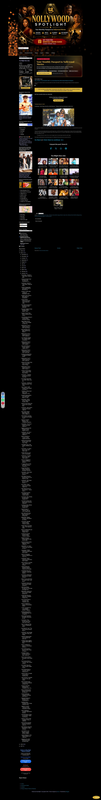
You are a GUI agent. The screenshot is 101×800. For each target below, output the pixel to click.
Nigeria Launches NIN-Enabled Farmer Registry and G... (26, 429)
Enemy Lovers (23, 195)
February (24, 271)
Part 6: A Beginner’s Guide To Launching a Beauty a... (26, 646)
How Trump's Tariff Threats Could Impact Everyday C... (26, 388)
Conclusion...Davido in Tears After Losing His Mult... (26, 276)
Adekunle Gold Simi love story (42, 215)
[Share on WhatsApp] (61, 148)
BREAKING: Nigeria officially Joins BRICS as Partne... (26, 518)
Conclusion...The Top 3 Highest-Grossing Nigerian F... (26, 425)
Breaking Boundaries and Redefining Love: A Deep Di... (26, 613)
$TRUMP (20, 64)
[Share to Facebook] (42, 213)
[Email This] (39, 213)
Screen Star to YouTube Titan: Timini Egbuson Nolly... (26, 526)
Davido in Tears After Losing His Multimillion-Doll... (26, 292)
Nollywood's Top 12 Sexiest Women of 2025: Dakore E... (25, 334)
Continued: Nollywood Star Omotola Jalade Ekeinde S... (26, 584)
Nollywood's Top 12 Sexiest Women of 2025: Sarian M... (25, 359)
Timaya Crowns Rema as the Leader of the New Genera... (26, 371)
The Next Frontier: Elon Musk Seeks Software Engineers (26, 502)
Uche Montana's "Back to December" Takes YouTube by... (26, 715)
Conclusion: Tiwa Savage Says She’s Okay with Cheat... (25, 621)
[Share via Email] (3, 406)
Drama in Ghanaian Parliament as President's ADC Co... (26, 687)
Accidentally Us (23, 198)
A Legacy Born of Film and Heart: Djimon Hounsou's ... (26, 465)
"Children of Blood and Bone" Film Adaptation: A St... (26, 392)
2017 (22, 746)
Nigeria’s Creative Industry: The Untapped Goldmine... (26, 421)
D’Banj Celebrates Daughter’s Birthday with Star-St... (26, 695)
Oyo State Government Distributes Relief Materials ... (26, 306)
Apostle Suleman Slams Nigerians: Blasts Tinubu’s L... (26, 543)
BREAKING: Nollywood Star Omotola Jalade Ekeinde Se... (26, 592)
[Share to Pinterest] (43, 213)
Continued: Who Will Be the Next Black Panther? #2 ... (26, 506)
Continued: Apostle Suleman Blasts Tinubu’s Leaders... (25, 535)
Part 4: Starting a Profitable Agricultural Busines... (26, 711)
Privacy (47, 52)
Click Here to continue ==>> (53, 140)
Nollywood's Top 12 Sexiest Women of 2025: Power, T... (25, 367)
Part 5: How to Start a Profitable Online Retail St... (26, 658)
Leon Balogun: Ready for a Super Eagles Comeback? (26, 339)
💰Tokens (96, 797)
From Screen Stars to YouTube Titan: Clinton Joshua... (26, 662)
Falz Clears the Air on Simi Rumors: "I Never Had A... (26, 489)
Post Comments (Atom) (44, 250)
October (24, 258)
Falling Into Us (23, 193)
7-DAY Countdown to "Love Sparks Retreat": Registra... (26, 609)
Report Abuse (22, 777)
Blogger (67, 791)
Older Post (79, 248)
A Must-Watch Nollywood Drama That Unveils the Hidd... (25, 301)
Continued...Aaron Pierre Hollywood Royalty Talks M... (26, 408)
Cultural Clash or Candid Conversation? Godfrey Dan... (26, 674)
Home (21, 52)
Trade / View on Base (25, 761)
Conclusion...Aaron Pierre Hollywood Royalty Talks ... (25, 400)
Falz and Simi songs (56, 215)
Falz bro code (62, 215)
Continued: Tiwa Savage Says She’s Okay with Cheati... (26, 633)
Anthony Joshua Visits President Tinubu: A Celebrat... (26, 719)
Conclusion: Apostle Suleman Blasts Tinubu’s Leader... (25, 522)
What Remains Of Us (24, 190)
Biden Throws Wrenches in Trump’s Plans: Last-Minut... (26, 580)
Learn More (70, 90)
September (24, 260)
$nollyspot (30, 64)
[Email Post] (37, 213)
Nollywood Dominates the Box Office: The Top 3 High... (26, 441)
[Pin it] (66, 148)
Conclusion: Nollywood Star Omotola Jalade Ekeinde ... (26, 576)
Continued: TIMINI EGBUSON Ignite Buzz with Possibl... (26, 559)
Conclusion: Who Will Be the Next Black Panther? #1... (26, 498)
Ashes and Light (23, 219)
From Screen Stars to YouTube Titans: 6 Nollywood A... (26, 670)
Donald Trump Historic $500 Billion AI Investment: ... (26, 296)
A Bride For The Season (25, 201)
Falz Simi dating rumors (77, 215)
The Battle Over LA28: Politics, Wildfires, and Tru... (26, 445)
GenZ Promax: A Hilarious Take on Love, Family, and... (26, 510)
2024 (22, 744)
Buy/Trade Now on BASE (60, 90)
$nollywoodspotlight (24, 65)
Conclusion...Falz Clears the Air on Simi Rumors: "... (26, 473)
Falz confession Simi (69, 215)
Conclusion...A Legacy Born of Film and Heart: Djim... (26, 449)
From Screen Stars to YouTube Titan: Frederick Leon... (26, 600)
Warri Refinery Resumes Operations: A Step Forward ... (26, 728)
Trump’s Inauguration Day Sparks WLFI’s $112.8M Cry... (26, 288)
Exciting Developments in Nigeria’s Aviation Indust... (26, 355)
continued (50, 215)
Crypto (41, 52)
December (24, 254)
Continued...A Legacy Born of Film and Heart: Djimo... (26, 457)
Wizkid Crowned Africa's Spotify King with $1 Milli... (26, 539)
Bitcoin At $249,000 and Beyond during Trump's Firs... (26, 530)
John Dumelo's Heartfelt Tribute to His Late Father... (26, 678)
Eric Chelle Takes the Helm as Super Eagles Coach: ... (26, 666)
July (23, 263)
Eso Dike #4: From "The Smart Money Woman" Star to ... (26, 629)
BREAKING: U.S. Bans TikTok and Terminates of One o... (26, 547)
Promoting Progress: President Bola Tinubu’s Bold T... (25, 494)
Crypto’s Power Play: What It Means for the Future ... (26, 314)
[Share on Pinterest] (3, 403)
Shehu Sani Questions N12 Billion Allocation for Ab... (26, 617)
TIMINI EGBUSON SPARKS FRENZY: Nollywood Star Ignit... (26, 567)
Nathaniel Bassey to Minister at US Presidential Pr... (25, 699)
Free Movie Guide (28, 52)
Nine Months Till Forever (25, 191)
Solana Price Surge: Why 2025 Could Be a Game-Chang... (26, 363)
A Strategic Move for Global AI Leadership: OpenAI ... (26, 572)
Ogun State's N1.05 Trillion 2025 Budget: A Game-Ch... (26, 322)
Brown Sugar (23, 196)
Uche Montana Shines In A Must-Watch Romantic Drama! (26, 318)
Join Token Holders (58, 100)
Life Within (22, 218)
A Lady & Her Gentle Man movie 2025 (25, 67)
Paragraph (22, 129)
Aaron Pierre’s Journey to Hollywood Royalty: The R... (26, 417)
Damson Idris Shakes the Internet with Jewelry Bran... (26, 404)
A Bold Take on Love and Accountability (26, 453)
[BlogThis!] (40, 213)
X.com (21, 132)
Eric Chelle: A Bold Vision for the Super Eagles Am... (26, 485)
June (23, 265)
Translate (26, 49)
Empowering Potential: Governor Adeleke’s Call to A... (26, 724)
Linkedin (22, 134)
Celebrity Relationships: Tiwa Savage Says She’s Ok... (26, 637)
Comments (22, 226)
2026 (22, 250)
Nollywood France (24, 243)
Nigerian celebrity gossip (47, 216)
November (24, 256)
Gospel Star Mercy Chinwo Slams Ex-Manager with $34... (26, 469)
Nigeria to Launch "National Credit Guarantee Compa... (26, 707)
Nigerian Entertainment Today (25, 241)
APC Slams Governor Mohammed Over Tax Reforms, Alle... (26, 477)
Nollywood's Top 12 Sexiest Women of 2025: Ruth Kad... (25, 351)
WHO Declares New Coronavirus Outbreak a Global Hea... (26, 682)
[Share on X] (56, 148)
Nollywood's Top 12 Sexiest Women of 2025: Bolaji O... (25, 343)
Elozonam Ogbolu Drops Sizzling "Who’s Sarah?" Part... (26, 310)
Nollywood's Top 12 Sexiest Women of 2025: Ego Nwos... (25, 326)
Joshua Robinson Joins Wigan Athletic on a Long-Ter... (26, 736)
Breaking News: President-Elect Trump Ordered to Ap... (26, 703)
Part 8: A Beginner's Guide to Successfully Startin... (26, 604)
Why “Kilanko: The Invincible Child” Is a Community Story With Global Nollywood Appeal (54, 80)
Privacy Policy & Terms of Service (28, 788)
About (36, 52)
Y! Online (22, 246)
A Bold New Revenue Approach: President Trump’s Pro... (26, 596)
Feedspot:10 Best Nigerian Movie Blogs (25, 237)
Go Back (38, 140)
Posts (21, 224)
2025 (22, 252)
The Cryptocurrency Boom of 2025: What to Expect (26, 650)
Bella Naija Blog (24, 234)
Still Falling (22, 214)
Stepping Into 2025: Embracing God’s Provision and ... (25, 740)
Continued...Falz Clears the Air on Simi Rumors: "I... (26, 481)
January (23, 273)
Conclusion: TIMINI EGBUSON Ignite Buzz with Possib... (26, 551)
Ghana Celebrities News (25, 239)
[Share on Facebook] (51, 148)
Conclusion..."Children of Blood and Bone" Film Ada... (26, 376)
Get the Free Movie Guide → (44, 73)
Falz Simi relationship (38, 216)
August (23, 262)
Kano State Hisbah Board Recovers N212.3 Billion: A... (25, 413)
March (23, 269)
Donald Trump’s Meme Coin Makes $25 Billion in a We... (26, 396)
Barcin (58, 791)
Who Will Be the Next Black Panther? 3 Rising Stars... (26, 514)
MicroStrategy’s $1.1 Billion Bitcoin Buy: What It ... (25, 330)
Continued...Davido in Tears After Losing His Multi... (26, 284)
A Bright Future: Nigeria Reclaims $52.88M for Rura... (26, 641)
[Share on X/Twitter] (3, 397)
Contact (53, 52)
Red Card (22, 216)
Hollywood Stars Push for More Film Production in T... (26, 280)
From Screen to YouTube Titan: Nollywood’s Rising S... (26, 563)
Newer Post (38, 248)
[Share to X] (41, 213)
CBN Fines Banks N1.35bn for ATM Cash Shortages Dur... (26, 588)
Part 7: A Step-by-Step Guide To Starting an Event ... (26, 625)
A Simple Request (24, 200)
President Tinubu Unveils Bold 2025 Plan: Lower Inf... (25, 654)
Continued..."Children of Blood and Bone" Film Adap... (26, 384)
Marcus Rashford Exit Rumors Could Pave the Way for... (26, 691)
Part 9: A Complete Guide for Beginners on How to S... (26, 555)
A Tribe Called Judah (25, 71)
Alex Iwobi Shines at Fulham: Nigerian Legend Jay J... (25, 347)
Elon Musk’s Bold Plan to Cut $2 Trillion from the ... (26, 380)
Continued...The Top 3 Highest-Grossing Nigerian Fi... (26, 433)
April (23, 267)
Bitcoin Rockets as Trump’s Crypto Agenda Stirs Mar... (26, 437)
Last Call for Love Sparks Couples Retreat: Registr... (25, 732)
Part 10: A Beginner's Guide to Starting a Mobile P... (26, 461)
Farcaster (22, 131)
